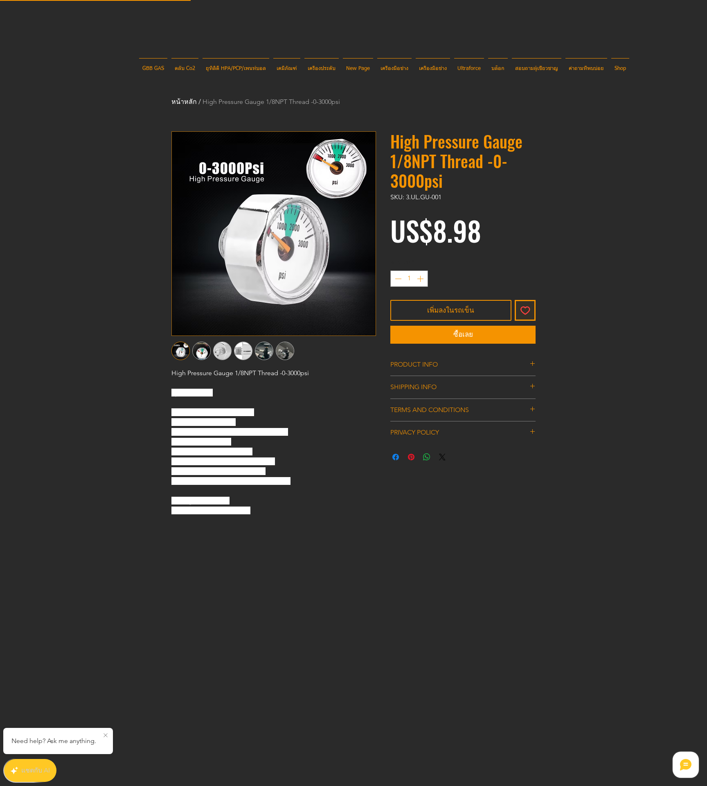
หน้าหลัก (184, 102)
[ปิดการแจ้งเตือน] (105, 735)
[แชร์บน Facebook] (396, 457)
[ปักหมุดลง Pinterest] (411, 457)
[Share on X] (442, 457)
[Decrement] (397, 278)
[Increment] (421, 278)
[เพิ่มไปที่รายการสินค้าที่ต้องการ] (525, 310)
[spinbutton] (409, 278)
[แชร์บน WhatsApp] (427, 457)
